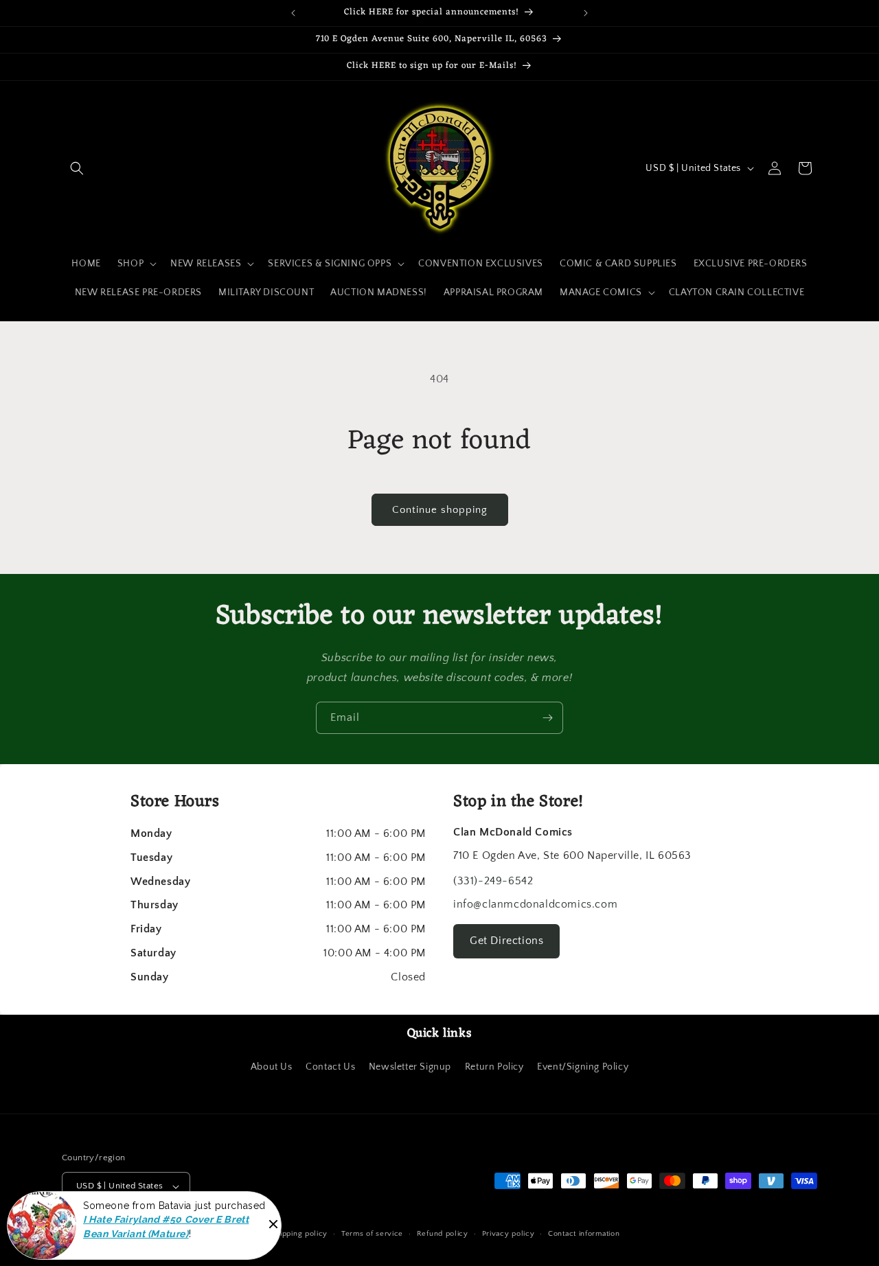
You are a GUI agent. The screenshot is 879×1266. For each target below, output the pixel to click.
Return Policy (494, 1066)
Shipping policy (299, 1234)
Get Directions (506, 940)
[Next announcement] (586, 13)
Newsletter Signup (410, 1066)
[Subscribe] (547, 718)
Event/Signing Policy (582, 1066)
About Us (272, 1066)
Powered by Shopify (220, 1234)
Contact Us (330, 1066)
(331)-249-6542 (493, 881)
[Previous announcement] (293, 13)
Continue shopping (440, 510)
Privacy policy (508, 1234)
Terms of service (372, 1234)
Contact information (583, 1234)
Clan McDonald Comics (138, 1234)
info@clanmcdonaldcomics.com (535, 904)
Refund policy (442, 1234)
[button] (77, 168)
